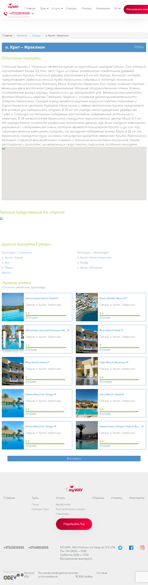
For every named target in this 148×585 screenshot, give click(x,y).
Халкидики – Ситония (16, 252)
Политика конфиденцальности (58, 573)
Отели (139, 47)
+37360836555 (38, 547)
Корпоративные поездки (70, 509)
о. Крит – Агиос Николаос (94, 257)
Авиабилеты (63, 504)
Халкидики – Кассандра (93, 252)
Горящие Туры (40, 509)
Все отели (74, 459)
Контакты (103, 8)
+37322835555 (19, 13)
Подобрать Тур (74, 524)
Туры (43, 8)
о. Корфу (82, 262)
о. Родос (7, 267)
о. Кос (6, 262)
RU (116, 8)
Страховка (62, 514)
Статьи (86, 8)
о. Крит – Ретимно (90, 267)
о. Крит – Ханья (12, 257)
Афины (6, 272)
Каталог (22, 35)
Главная (30, 8)
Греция (36, 35)
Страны (71, 8)
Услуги (56, 8)
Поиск (35, 504)
